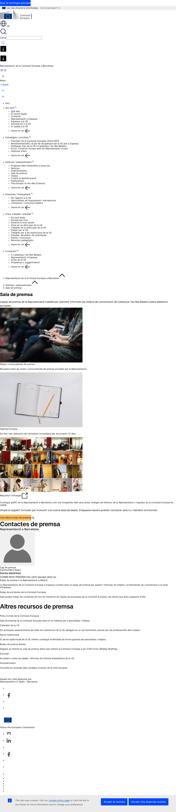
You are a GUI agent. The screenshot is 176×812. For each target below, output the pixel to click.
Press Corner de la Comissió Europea (19, 616)
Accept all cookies (114, 801)
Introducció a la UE (21, 124)
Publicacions (17, 181)
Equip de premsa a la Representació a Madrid (23, 580)
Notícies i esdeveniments (18, 162)
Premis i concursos (21, 237)
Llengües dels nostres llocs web (22, 781)
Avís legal (10, 788)
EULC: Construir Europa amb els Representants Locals (39, 148)
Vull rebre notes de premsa (15, 517)
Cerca (3, 37)
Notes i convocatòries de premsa (17, 364)
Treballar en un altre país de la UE (28, 227)
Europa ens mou (19, 220)
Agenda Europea (8, 429)
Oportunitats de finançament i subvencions (33, 200)
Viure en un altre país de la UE (26, 225)
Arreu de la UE (18, 260)
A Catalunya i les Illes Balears (26, 254)
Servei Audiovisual (9, 635)
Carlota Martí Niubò (10, 570)
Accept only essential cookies (148, 801)
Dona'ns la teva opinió (22, 222)
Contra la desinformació (23, 178)
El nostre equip (19, 114)
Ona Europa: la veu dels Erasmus (28, 183)
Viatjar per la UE (19, 230)
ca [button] (8, 26)
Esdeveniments (19, 170)
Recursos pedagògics (22, 240)
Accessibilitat (12, 791)
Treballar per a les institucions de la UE (31, 232)
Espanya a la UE (19, 121)
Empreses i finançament (18, 194)
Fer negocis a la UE (21, 198)
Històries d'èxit (19, 151)
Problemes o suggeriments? (25, 262)
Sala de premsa (19, 173)
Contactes (11, 251)
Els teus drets (18, 217)
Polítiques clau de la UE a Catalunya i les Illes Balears (38, 146)
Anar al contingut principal (15, 3)
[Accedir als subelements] (17, 107)
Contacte (16, 116)
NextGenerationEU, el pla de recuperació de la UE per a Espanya (45, 143)
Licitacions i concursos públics (27, 203)
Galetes (9, 783)
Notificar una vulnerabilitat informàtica (26, 778)
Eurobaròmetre (8, 663)
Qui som (10, 108)
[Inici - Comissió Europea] (20, 15)
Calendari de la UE (9, 625)
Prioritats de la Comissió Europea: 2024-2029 (35, 141)
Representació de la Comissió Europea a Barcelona (32, 278)
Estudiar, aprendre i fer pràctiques (28, 235)
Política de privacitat (16, 786)
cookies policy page (59, 800)
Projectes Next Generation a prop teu (30, 165)
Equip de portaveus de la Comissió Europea (23, 592)
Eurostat (4, 653)
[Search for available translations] (33, 517)
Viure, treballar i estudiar (18, 214)
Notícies (15, 168)
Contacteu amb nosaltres (19, 774)
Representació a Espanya (24, 119)
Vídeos (14, 176)
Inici (8, 103)
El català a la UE (19, 126)
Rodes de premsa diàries (13, 644)
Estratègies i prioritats (17, 137)
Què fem (15, 111)
